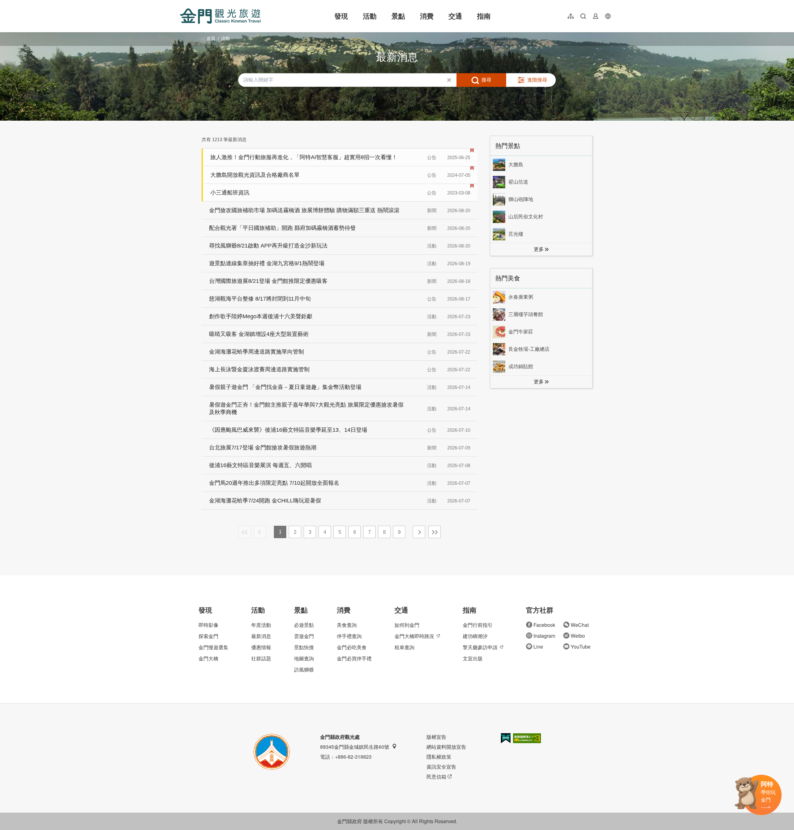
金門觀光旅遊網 (220, 16)
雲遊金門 (304, 636)
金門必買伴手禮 (354, 658)
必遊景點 (304, 624)
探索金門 (208, 636)
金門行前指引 (478, 624)
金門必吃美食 (352, 647)
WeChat (580, 624)
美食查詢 (347, 624)
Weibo (578, 635)
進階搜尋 (537, 80)
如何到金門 (407, 624)
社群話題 (261, 658)
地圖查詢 (304, 658)
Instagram (544, 635)
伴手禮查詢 (349, 636)
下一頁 (419, 532)
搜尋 (486, 80)
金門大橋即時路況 (414, 636)
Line (538, 646)
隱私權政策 (438, 756)
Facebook (544, 624)
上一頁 (260, 532)
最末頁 (434, 532)
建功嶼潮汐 (475, 636)
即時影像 (208, 624)
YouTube (581, 646)
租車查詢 (404, 647)
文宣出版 (473, 658)
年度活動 (261, 624)
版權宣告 (436, 736)
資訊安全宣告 (441, 766)
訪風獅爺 (304, 669)
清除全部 (449, 80)
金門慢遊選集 (213, 647)
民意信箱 (436, 776)
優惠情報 (261, 647)
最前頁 (245, 532)
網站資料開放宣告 (446, 746)
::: (182, 3)
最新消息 (261, 636)
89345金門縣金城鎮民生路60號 (354, 746)
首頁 (211, 38)
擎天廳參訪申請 (480, 647)
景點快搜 (304, 647)
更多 (539, 249)
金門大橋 (208, 658)
